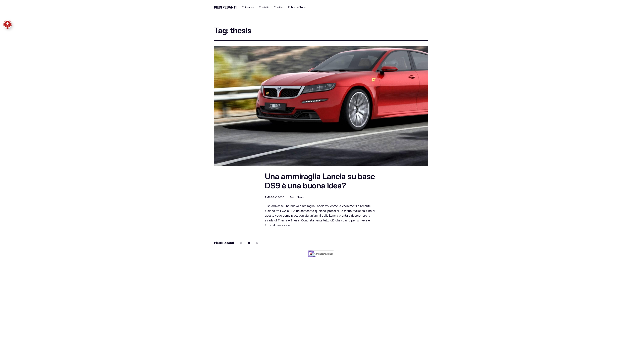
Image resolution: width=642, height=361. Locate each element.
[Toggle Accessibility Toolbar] (8, 24)
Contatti (264, 7)
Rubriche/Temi (296, 7)
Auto (292, 197)
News (300, 197)
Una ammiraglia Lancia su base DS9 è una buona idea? (320, 181)
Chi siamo (248, 7)
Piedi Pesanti (225, 7)
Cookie (278, 7)
